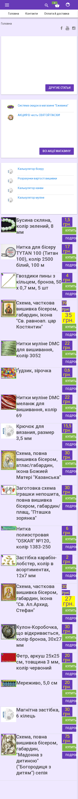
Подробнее (70, 238)
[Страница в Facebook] (61, 29)
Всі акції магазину (57, 151)
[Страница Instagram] (73, 29)
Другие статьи (60, 87)
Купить (70, 230)
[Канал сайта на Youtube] (67, 28)
